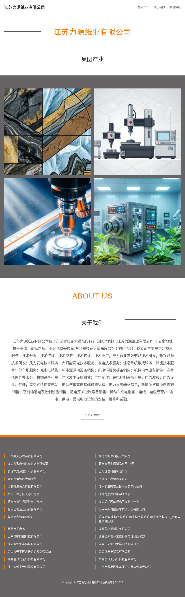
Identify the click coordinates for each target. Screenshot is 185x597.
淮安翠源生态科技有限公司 (25, 544)
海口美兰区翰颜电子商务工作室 (119, 501)
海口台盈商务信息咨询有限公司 (28, 463)
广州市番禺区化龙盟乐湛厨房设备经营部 (125, 566)
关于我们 (159, 7)
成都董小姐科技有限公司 (114, 528)
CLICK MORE (92, 415)
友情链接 (175, 7)
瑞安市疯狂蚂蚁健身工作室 (25, 501)
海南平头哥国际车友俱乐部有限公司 (122, 509)
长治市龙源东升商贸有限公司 (26, 471)
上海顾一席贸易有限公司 (114, 478)
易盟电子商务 (16, 528)
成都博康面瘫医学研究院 (114, 494)
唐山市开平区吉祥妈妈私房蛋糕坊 (29, 551)
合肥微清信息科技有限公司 (25, 486)
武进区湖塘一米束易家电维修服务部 (122, 536)
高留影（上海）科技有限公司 (117, 559)
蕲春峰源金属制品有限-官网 (116, 463)
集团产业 (143, 7)
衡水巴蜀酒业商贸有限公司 (25, 509)
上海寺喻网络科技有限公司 (25, 536)
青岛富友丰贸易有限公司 (114, 551)
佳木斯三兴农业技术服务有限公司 (120, 486)
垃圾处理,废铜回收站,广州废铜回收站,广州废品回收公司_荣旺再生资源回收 (139, 519)
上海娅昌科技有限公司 (113, 471)
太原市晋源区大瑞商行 (22, 478)
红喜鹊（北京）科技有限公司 (26, 559)
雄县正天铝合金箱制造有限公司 (119, 544)
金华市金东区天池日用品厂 (25, 494)
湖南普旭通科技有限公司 (114, 456)
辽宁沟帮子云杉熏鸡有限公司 (26, 566)
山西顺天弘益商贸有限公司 (25, 456)
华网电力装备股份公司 (22, 516)
